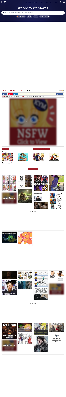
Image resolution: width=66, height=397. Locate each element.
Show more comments (33, 169)
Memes (36, 16)
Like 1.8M (60, 94)
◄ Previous (5, 148)
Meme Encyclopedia (32, 2)
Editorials (49, 2)
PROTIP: (4, 96)
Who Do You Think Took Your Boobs (14, 91)
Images (29, 16)
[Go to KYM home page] (3, 2)
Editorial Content (44, 16)
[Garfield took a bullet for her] (33, 121)
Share (5, 94)
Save (11, 94)
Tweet (16, 94)
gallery (23, 96)
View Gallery (37, 148)
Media (42, 2)
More (55, 2)
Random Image (45, 148)
